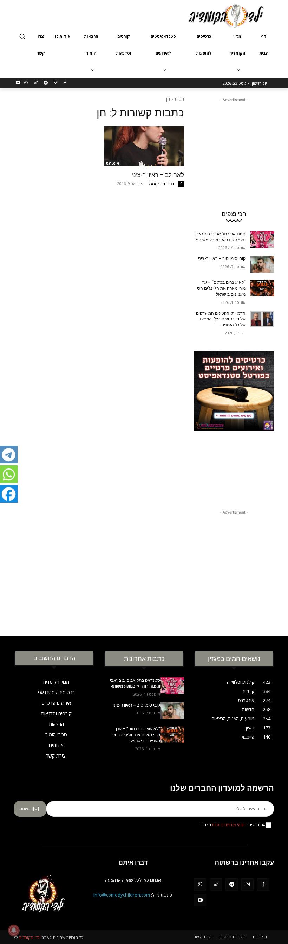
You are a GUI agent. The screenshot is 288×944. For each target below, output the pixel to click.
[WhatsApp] (26, 83)
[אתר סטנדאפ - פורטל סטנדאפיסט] (234, 421)
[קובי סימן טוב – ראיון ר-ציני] (262, 264)
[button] (22, 36)
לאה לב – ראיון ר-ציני (158, 174)
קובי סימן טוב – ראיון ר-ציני (222, 258)
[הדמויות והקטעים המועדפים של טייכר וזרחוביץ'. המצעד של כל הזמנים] (262, 319)
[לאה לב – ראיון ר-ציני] (144, 146)
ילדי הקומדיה (30, 937)
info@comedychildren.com (121, 895)
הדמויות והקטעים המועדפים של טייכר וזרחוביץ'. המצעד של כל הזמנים (221, 319)
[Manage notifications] (13, 930)
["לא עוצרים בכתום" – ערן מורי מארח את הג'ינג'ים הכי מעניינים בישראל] (262, 288)
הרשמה (26, 808)
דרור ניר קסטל (161, 183)
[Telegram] (45, 83)
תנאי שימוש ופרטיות (228, 824)
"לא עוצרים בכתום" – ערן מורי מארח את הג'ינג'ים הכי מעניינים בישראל (221, 288)
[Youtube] (18, 83)
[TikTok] (36, 83)
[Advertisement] (96, 15)
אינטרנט (112, 163)
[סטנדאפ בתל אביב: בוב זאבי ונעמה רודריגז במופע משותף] (262, 239)
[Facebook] (65, 83)
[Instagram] (55, 83)
